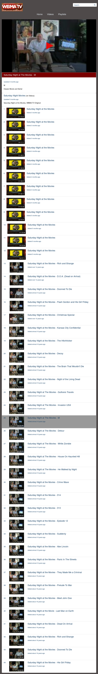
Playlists (62, 14)
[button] (49, 45)
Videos (50, 14)
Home (40, 14)
